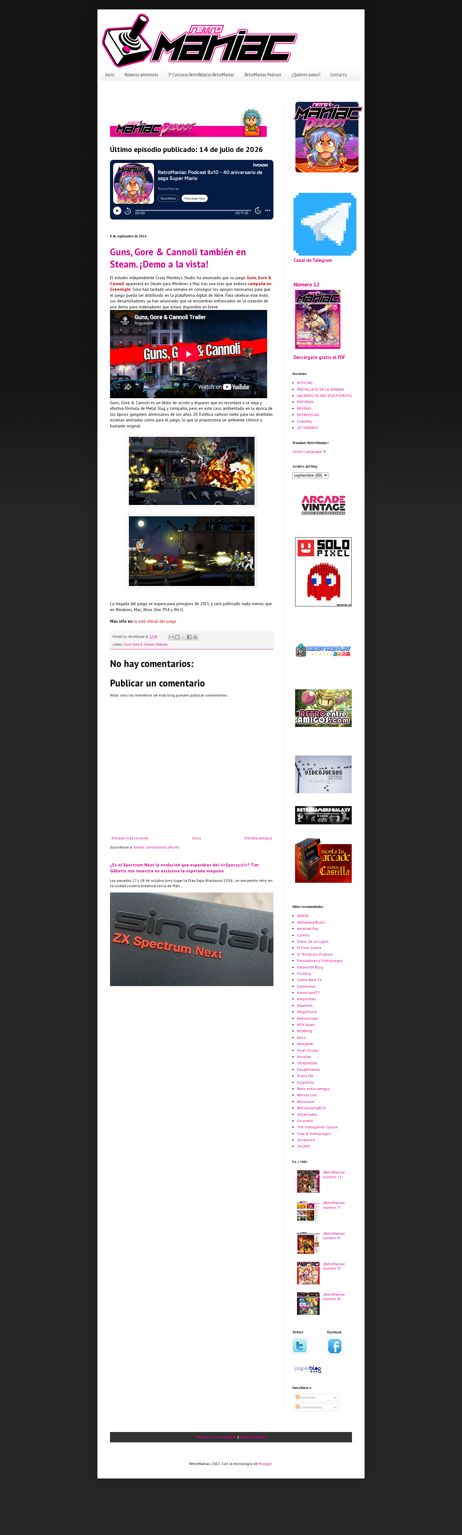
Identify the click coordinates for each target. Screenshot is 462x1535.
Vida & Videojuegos (314, 1133)
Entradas (308, 1397)
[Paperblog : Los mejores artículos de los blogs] (307, 1373)
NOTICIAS (305, 382)
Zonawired (306, 1139)
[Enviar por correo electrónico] (171, 637)
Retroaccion (307, 1095)
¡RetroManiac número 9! (334, 1266)
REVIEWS (304, 408)
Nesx (301, 1037)
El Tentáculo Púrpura (315, 954)
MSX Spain (306, 1024)
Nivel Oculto (307, 1050)
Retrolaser (306, 1101)
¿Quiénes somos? (305, 75)
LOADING (304, 421)
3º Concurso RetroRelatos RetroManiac (201, 75)
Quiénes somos (252, 1437)
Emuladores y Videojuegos (320, 960)
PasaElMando (308, 1069)
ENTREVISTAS (308, 414)
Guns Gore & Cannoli (139, 644)
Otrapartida (307, 1062)
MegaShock (307, 1011)
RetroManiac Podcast (263, 75)
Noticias (162, 644)
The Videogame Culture (317, 1127)
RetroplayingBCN (311, 1107)
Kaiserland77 (308, 992)
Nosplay (304, 1056)
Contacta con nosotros (216, 1437)
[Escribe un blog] (177, 637)
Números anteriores (141, 75)
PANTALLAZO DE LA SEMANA (320, 389)
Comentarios (311, 1407)
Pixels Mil (305, 1075)
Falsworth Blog (310, 967)
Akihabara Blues (311, 922)
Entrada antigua (258, 838)
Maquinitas (306, 998)
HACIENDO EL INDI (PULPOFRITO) (324, 395)
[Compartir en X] (183, 637)
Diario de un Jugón (312, 941)
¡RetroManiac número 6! (334, 1235)
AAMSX (303, 915)
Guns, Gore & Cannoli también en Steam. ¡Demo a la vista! (178, 258)
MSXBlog (304, 1030)
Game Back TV (309, 979)
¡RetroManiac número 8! (334, 1296)
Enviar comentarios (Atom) (156, 847)
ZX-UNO (303, 1146)
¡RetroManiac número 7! (334, 1204)
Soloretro (305, 1120)
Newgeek (305, 1043)
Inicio (109, 75)
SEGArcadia (306, 1114)
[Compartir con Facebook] (189, 637)
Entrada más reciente (130, 838)
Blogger (265, 1463)
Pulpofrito (305, 1082)
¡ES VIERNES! (307, 427)
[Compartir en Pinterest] (195, 637)
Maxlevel (305, 1005)
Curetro (303, 935)
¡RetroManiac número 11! (334, 1174)
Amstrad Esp (307, 928)
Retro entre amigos (313, 1088)
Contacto (338, 75)
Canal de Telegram (313, 260)
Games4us (306, 986)
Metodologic (307, 1018)
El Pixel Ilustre (309, 947)
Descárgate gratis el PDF (319, 357)
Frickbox (304, 973)
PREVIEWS (305, 401)
